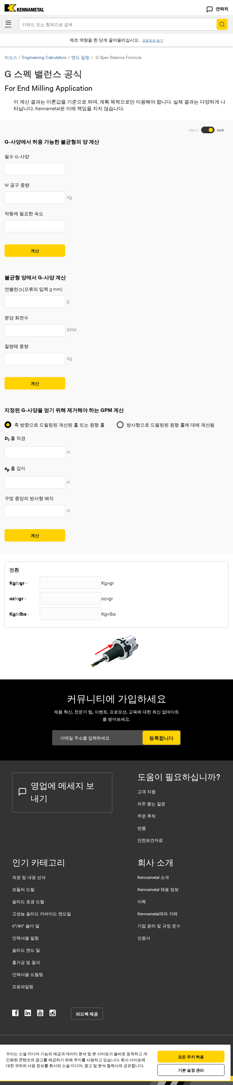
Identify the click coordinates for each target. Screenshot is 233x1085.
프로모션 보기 (152, 40)
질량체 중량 (17, 346)
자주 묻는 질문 (151, 804)
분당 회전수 (17, 317)
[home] (22, 9)
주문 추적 (146, 816)
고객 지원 (146, 791)
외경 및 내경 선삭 (29, 877)
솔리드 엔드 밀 (26, 950)
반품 (141, 828)
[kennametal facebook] (15, 1014)
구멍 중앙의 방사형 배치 (29, 498)
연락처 (222, 8)
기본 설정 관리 (191, 1070)
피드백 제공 (87, 1014)
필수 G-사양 (17, 156)
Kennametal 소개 (153, 877)
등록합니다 (161, 737)
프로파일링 (22, 986)
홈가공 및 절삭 (26, 962)
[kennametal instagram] (52, 1014)
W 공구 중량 (17, 185)
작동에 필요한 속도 (24, 213)
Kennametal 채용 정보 (158, 889)
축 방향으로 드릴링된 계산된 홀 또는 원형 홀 (59, 424)
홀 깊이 (15, 468)
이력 (141, 901)
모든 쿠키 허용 (191, 1056)
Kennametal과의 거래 (157, 913)
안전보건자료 (150, 840)
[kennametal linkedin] (28, 1014)
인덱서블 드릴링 (27, 974)
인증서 (143, 938)
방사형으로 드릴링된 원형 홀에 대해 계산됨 (170, 424)
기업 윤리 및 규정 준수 (159, 926)
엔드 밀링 (80, 57)
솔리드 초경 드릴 (28, 901)
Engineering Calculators (44, 57)
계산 (35, 250)
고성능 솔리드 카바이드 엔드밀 (41, 913)
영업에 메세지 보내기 (62, 791)
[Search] (222, 24)
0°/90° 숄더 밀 (25, 926)
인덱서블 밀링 (25, 938)
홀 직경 (15, 438)
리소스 (11, 57)
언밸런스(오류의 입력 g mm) (33, 289)
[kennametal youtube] (40, 1014)
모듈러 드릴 (23, 889)
